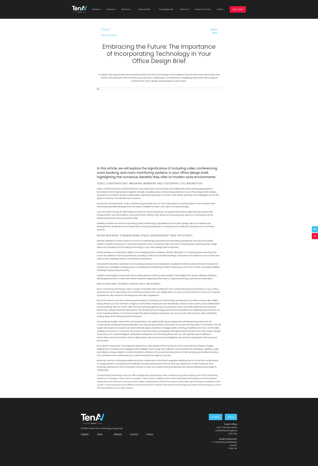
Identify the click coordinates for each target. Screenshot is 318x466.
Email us (215, 417)
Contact (134, 434)
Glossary (118, 434)
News (214, 32)
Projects (85, 434)
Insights (213, 29)
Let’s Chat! (238, 9)
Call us (231, 417)
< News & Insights (109, 35)
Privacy (149, 434)
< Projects (105, 29)
